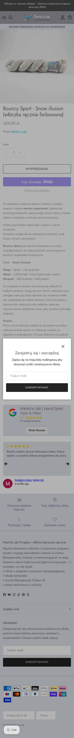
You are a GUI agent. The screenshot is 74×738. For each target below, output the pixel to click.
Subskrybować (36, 387)
